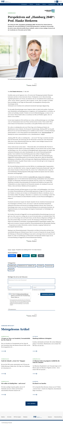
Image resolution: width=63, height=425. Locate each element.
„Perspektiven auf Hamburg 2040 (27, 24)
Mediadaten (25, 416)
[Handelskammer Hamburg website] (58, 2)
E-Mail (41, 255)
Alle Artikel (9, 416)
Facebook (12, 255)
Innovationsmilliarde (46, 132)
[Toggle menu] (61, 4)
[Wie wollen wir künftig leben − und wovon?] (3, 395)
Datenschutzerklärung (22, 294)
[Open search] (57, 4)
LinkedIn (26, 255)
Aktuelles (13, 249)
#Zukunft (11, 269)
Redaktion (3, 416)
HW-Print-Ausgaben (17, 416)
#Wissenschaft (49, 265)
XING (33, 255)
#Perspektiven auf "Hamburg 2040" (26, 265)
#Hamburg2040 (12, 265)
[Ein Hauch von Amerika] (35, 395)
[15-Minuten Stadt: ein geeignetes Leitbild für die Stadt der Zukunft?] (35, 374)
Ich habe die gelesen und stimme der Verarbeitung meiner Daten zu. (20, 295)
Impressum (50, 416)
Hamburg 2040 (12, 13)
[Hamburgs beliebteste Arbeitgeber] (35, 351)
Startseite (9, 249)
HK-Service (35, 381)
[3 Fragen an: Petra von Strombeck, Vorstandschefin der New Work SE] (3, 351)
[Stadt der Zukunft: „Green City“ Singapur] (3, 374)
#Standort (40, 265)
